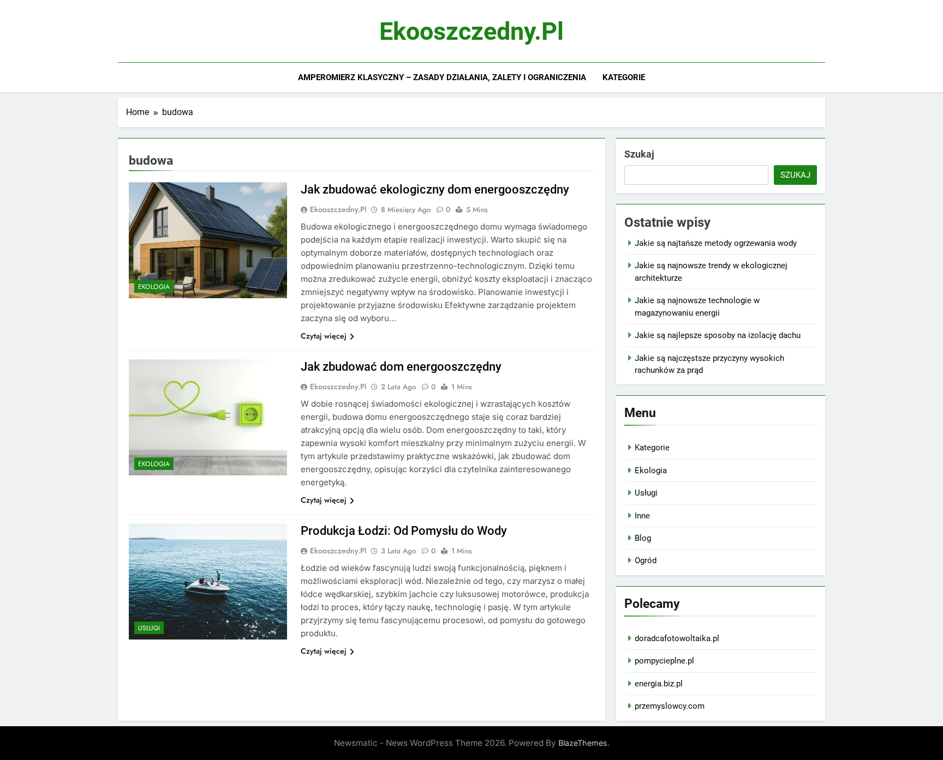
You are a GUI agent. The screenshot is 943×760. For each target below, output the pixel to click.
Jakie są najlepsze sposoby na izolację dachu (718, 335)
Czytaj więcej (324, 335)
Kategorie (623, 77)
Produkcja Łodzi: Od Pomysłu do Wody (404, 531)
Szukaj (639, 154)
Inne (642, 516)
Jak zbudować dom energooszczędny (401, 366)
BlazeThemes (582, 742)
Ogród (645, 560)
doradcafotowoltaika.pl (677, 638)
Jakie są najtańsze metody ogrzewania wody (716, 243)
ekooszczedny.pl (471, 31)
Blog (643, 538)
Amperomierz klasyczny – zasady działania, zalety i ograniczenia (442, 77)
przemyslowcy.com (670, 706)
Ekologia (154, 287)
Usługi (149, 628)
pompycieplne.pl (664, 661)
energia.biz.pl (659, 684)
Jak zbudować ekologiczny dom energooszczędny (435, 189)
